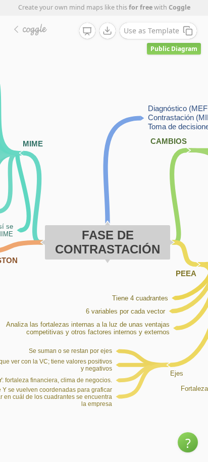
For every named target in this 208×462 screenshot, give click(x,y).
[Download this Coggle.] (107, 31)
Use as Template (151, 30)
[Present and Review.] (87, 31)
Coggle (179, 7)
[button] (188, 442)
